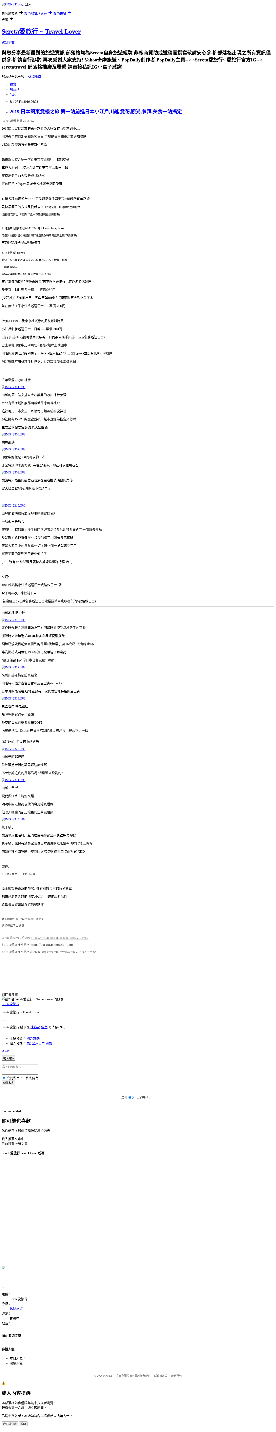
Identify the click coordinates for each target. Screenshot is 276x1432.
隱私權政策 (160, 1375)
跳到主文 (8, 42)
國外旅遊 (33, 1038)
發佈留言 (8, 1082)
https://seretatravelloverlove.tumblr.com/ (68, 951)
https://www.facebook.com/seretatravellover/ (59, 937)
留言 (44, 1027)
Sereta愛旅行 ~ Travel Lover (41, 31)
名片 (13, 94)
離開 (23, 1424)
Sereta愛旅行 (10, 1004)
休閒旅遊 (34, 76)
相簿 (13, 85)
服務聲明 (176, 1375)
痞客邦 (35, 1027)
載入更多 (8, 1058)
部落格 (14, 89)
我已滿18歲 (10, 1424)
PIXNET (107, 1375)
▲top (5, 1050)
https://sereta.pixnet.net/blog (52, 945)
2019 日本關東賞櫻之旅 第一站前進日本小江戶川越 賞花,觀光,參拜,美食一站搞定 (96, 111)
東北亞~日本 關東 (39, 1043)
